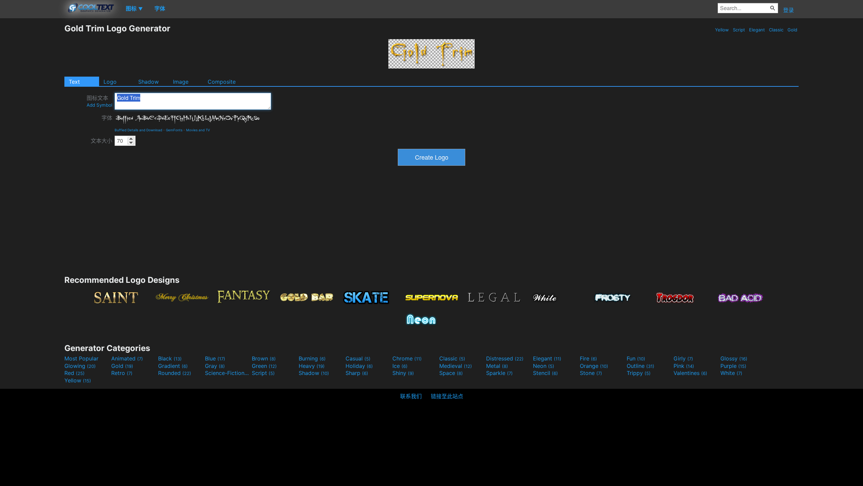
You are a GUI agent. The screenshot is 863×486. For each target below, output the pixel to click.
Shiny (403, 373)
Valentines (690, 373)
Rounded (174, 373)
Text (74, 81)
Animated (127, 358)
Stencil (545, 373)
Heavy (312, 365)
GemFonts (174, 130)
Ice (400, 365)
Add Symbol (99, 105)
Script (739, 29)
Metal (497, 365)
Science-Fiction (227, 373)
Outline (640, 365)
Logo (110, 81)
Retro (121, 373)
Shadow (148, 81)
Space (451, 373)
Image (180, 81)
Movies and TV (198, 130)
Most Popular (81, 358)
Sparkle (499, 373)
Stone (591, 373)
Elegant (757, 29)
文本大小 (101, 140)
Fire (588, 358)
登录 (788, 10)
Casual (358, 358)
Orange (594, 365)
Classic (776, 29)
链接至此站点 (447, 396)
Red (74, 373)
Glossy (733, 358)
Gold (792, 29)
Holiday (359, 365)
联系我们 (411, 396)
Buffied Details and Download (138, 130)
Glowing (80, 365)
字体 (106, 117)
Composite (222, 81)
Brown (264, 358)
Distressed (505, 358)
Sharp (357, 373)
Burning (312, 358)
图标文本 (99, 101)
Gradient (173, 365)
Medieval (455, 365)
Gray (215, 365)
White (731, 373)
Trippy (639, 373)
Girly (683, 358)
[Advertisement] (32, 124)
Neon (543, 365)
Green (264, 365)
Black (170, 358)
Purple (733, 365)
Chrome (407, 358)
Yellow (722, 29)
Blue (215, 358)
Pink (684, 365)
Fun (636, 358)
